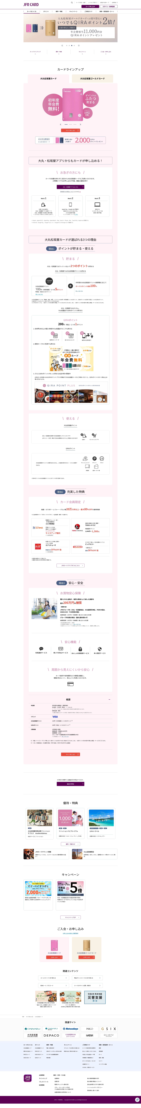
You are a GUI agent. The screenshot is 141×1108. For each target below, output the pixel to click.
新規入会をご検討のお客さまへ (71, 1051)
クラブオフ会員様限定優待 (52, 1054)
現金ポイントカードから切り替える (83, 978)
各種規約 (57, 1078)
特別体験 (48, 1057)
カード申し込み (90, 6)
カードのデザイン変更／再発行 (82, 985)
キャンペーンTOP (70, 917)
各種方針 (57, 1081)
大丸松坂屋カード (27, 1048)
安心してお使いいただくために (89, 1051)
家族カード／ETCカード (46, 985)
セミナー (101, 1061)
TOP (23, 1016)
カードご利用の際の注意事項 (88, 1048)
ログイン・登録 (109, 6)
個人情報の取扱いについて (94, 1081)
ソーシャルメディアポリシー (94, 1087)
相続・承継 (101, 1057)
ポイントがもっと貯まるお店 (54, 1051)
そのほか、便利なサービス (88, 1067)
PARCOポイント (38, 1051)
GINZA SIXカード (27, 1057)
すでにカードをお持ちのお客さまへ (72, 1048)
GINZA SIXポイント (39, 1054)
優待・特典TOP (70, 844)
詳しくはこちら (39, 294)
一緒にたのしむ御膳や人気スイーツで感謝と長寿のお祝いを (46, 1006)
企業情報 (114, 2)
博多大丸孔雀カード (28, 1051)
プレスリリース (43, 1082)
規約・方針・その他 (59, 1075)
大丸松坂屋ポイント (39, 1048)
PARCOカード (27, 1054)
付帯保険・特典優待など (87, 1057)
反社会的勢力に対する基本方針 (95, 1084)
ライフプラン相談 (103, 1064)
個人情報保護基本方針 (93, 1078)
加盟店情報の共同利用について (63, 1092)
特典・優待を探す (50, 1048)
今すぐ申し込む (70, 130)
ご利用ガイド (86, 1045)
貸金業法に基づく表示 (93, 1090)
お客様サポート (85, 1064)
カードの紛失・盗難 (80, 2)
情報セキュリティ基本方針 (62, 1084)
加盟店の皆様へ (103, 2)
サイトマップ (43, 1078)
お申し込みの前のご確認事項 (70, 933)
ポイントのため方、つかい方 (88, 1061)
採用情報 (41, 1085)
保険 (100, 1048)
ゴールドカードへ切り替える (48, 978)
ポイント (38, 1057)
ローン (100, 1054)
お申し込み (54, 957)
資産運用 (101, 1051)
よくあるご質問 (92, 2)
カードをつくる (29, 1016)
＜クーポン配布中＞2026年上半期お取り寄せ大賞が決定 (70, 1006)
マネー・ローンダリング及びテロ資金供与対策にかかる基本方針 (64, 1088)
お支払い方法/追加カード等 (88, 1054)
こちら (76, 214)
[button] (62, 45)
